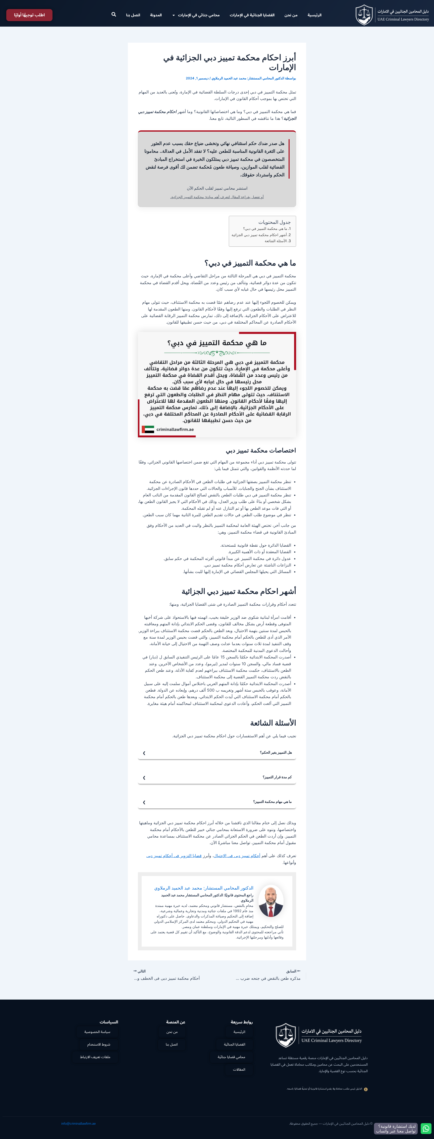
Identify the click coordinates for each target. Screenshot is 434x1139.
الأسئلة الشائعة (276, 241)
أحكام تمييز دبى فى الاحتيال (237, 855)
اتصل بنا (133, 15)
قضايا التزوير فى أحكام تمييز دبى (174, 855)
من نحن (291, 15)
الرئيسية (314, 15)
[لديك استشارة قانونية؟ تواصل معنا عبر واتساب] (426, 1128)
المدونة (156, 15)
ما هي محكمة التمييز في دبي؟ (265, 228)
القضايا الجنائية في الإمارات (252, 15)
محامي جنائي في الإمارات (199, 15)
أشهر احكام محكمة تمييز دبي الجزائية (259, 235)
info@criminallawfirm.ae (78, 1123)
